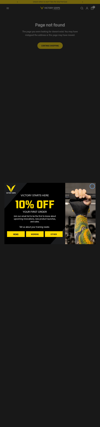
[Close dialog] (92, 186)
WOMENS (35, 234)
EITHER (54, 234)
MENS (15, 234)
